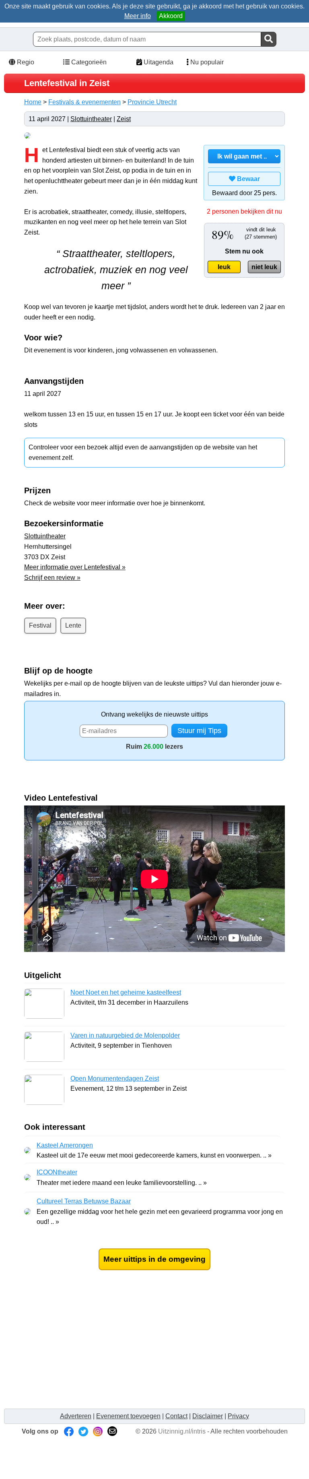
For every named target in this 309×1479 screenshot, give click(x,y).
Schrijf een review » (52, 577)
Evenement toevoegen (128, 1416)
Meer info (137, 15)
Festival (40, 625)
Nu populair (206, 62)
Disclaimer (207, 1416)
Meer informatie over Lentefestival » (75, 567)
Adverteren (75, 1416)
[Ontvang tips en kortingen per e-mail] (112, 1431)
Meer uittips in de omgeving (154, 1259)
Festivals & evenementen (84, 102)
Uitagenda (157, 62)
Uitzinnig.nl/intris (182, 1431)
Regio (24, 62)
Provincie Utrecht (152, 102)
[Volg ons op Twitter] (83, 1431)
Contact (176, 1416)
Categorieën (88, 62)
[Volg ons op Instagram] (98, 1431)
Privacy (238, 1416)
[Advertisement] (154, 1347)
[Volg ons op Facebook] (69, 1431)
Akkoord (171, 15)
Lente (73, 625)
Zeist (124, 118)
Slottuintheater (91, 118)
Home (32, 102)
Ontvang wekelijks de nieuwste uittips (154, 714)
